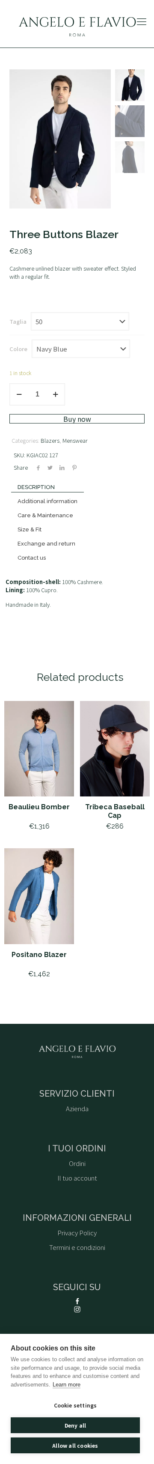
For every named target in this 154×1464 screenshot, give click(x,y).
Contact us (32, 558)
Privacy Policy (77, 1232)
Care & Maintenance (45, 515)
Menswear (75, 440)
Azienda (77, 1108)
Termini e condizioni (77, 1247)
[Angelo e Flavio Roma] (77, 26)
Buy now (77, 418)
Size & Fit (29, 529)
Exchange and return (46, 543)
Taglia (18, 321)
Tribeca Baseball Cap (115, 811)
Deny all (75, 1425)
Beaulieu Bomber (39, 807)
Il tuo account (77, 1177)
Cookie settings (75, 1405)
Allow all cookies (75, 1445)
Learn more (66, 1384)
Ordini (77, 1163)
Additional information (47, 501)
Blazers (50, 440)
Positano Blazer (39, 955)
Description (36, 487)
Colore (18, 349)
